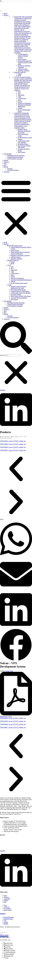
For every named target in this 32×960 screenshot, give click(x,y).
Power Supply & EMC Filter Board (24, 146)
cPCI (19, 93)
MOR (19, 75)
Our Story (10, 168)
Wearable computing (23, 70)
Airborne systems (23, 69)
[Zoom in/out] (0, 932)
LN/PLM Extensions (13, 170)
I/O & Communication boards (19, 283)
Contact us (7, 172)
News (5, 163)
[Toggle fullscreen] (2, 932)
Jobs (5, 165)
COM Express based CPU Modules (23, 141)
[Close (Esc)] (6, 932)
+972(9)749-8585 (9, 841)
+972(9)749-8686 (8, 844)
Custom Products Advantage (15, 157)
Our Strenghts (7, 154)
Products (6, 15)
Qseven (20, 101)
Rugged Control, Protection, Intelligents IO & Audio (24, 131)
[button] (16, 207)
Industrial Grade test (20, 72)
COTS (9, 265)
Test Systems (21, 152)
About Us (6, 162)
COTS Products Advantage (14, 159)
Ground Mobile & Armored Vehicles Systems (23, 55)
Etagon (20, 74)
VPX (19, 92)
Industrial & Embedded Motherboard (24, 105)
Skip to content (4, 935)
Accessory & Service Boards (19, 298)
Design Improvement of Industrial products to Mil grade (25, 62)
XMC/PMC (21, 95)
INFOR (6, 167)
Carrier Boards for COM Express (20, 291)
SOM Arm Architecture (24, 103)
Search (2, 355)
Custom (9, 285)
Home (5, 13)
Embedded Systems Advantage (16, 155)
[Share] (4, 932)
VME (19, 96)
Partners (6, 160)
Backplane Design (23, 144)
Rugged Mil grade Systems (14, 245)
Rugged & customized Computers (20, 255)
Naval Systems (22, 59)
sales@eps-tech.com (9, 847)
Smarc (19, 100)
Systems (20, 108)
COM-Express (22, 98)
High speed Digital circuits (18, 289)
